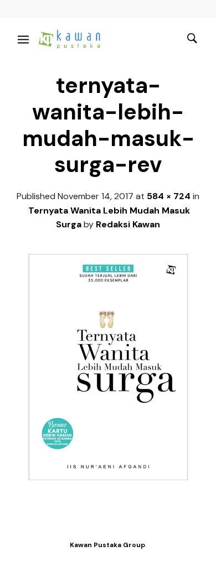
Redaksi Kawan (128, 224)
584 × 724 (169, 196)
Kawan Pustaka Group (107, 544)
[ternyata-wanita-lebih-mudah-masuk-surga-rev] (108, 477)
